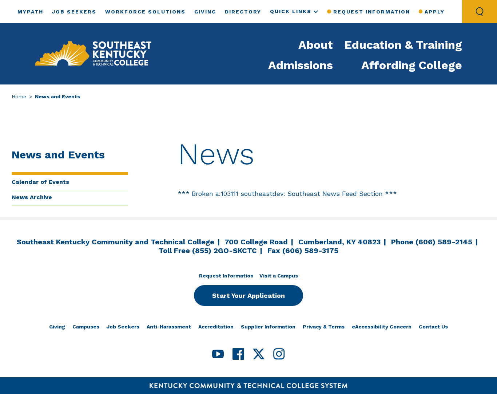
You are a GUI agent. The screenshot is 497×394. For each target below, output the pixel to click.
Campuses (85, 327)
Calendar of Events (40, 181)
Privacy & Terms (324, 327)
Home (19, 96)
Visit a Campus (278, 276)
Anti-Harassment (169, 327)
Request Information (371, 12)
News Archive (32, 197)
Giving (205, 12)
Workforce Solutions (145, 12)
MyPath (30, 12)
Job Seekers (74, 12)
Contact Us (433, 327)
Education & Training (403, 45)
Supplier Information (268, 327)
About (315, 45)
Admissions (300, 65)
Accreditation (216, 327)
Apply (435, 12)
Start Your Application (248, 295)
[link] (93, 54)
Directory (243, 12)
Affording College (411, 65)
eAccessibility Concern (381, 327)
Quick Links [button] (290, 11)
